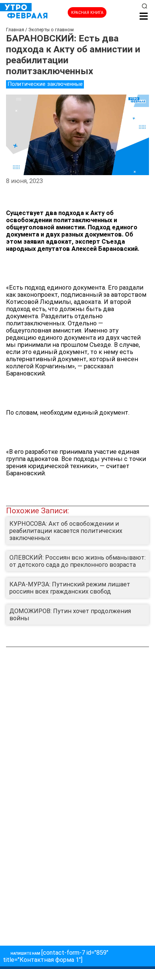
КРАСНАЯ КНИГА (87, 12)
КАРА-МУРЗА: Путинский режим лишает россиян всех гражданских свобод (69, 588)
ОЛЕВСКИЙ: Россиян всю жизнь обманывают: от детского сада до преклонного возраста (77, 561)
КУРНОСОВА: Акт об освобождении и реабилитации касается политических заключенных (65, 531)
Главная (15, 29)
